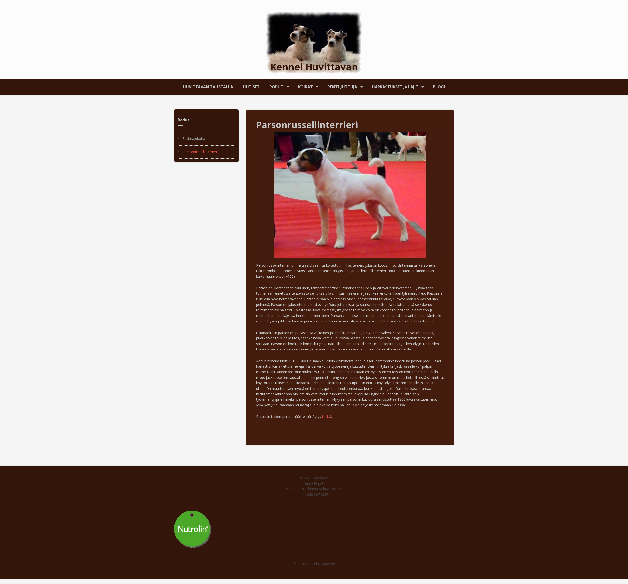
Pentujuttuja (340, 85)
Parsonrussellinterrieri (200, 151)
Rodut (273, 85)
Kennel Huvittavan (314, 66)
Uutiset (251, 86)
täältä (326, 416)
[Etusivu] (314, 42)
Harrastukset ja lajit (392, 85)
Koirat (303, 85)
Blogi (439, 86)
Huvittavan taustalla (208, 86)
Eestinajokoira (194, 138)
